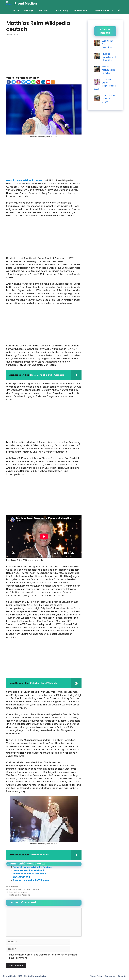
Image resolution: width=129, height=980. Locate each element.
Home (16, 10)
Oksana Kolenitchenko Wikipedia (31, 880)
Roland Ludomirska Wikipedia (29, 873)
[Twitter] (23, 82)
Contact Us (110, 976)
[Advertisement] (44, 57)
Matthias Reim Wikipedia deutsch (25, 180)
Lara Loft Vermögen (18, 892)
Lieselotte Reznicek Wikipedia (29, 870)
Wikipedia (13, 886)
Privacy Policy (62, 10)
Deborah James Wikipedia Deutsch (32, 867)
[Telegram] (13, 82)
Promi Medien (25, 3)
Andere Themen (102, 10)
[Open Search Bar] (119, 10)
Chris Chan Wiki (21, 876)
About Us (43, 10)
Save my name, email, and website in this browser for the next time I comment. (43, 956)
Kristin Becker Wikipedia (19, 895)
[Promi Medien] (9, 3)
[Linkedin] (43, 82)
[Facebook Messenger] (28, 82)
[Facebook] (9, 82)
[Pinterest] (38, 82)
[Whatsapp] (33, 82)
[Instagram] (18, 82)
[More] (53, 82)
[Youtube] (48, 82)
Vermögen (29, 10)
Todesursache (80, 10)
